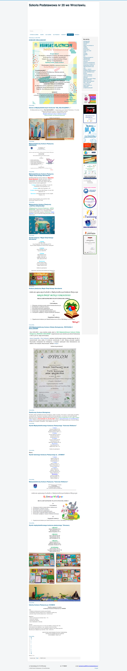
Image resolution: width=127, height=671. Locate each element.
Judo (84, 68)
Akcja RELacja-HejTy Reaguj (89, 78)
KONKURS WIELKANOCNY (37, 40)
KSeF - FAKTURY (87, 82)
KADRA (42, 34)
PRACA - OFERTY (87, 69)
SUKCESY (63, 34)
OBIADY (85, 44)
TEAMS (85, 46)
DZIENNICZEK (86, 41)
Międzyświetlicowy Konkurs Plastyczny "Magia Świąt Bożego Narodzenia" (41, 174)
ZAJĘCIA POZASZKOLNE (89, 62)
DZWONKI (85, 48)
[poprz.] (31, 639)
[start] (31, 637)
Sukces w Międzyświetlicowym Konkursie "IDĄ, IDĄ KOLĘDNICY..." (50, 108)
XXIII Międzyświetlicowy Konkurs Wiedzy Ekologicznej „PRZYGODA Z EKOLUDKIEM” (51, 328)
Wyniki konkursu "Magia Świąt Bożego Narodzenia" (41, 238)
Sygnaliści (85, 77)
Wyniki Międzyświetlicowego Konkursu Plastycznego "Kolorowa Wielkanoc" (53, 425)
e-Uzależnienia (86, 83)
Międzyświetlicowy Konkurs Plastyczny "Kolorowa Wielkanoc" (48, 482)
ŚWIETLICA (70, 34)
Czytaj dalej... (32, 105)
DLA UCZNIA (48, 34)
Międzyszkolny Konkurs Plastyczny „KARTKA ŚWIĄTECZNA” (40, 205)
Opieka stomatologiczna (88, 45)
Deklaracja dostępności (88, 57)
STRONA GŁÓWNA (34, 34)
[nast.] (31, 652)
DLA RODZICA (56, 34)
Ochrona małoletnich (87, 74)
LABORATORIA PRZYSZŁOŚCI (86, 59)
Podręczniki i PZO (87, 50)
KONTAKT (85, 54)
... (31, 644)
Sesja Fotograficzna (87, 85)
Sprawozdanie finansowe (88, 65)
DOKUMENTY (86, 42)
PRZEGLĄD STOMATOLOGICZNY (88, 87)
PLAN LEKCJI (86, 49)
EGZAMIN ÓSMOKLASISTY (89, 70)
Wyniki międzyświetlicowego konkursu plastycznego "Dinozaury (49, 525)
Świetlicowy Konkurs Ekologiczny (39, 412)
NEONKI (85, 73)
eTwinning (85, 61)
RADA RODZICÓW (87, 80)
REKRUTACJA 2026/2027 (88, 81)
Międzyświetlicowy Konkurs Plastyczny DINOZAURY (41, 144)
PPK (84, 56)
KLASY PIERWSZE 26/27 (88, 72)
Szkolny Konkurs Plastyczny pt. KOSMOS (42, 605)
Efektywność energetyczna (89, 64)
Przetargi (85, 53)
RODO (84, 52)
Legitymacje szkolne (87, 76)
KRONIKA (77, 34)
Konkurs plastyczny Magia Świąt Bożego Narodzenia (45, 288)
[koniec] (31, 653)
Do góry (96, 668)
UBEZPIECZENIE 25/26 (88, 66)
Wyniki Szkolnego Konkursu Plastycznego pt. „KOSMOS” (47, 455)
